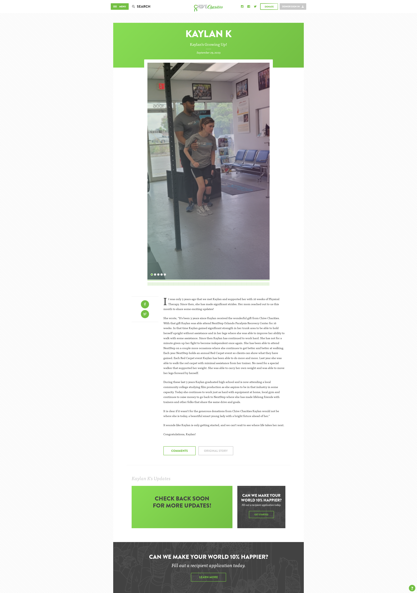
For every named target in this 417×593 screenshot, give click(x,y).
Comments (179, 451)
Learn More (208, 577)
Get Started (261, 514)
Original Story (216, 451)
